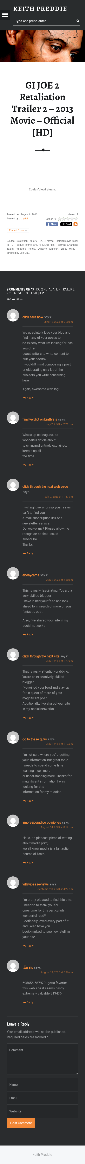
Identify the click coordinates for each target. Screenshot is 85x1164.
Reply (30, 397)
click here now (32, 317)
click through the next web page (45, 487)
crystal (24, 218)
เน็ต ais (27, 967)
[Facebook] (52, 224)
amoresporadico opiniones (41, 822)
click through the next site (40, 656)
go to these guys (34, 739)
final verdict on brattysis (39, 419)
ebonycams (30, 575)
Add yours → (15, 299)
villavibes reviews (35, 884)
